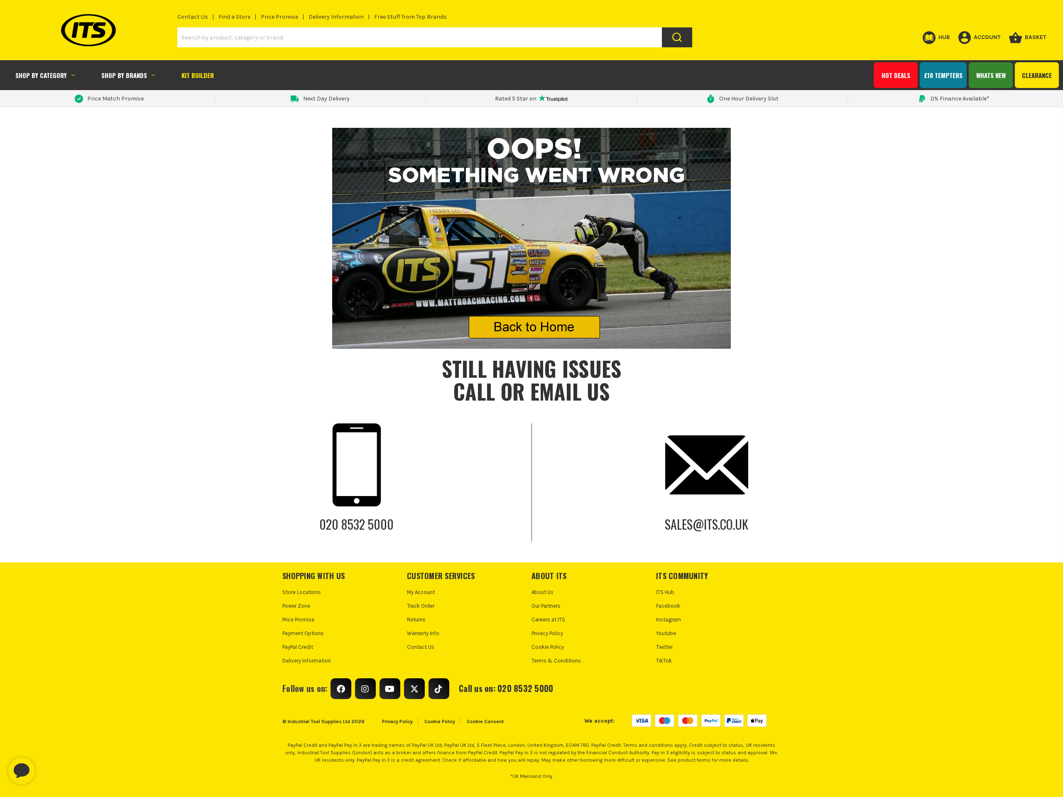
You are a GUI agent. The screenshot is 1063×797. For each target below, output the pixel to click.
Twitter (664, 647)
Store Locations (301, 592)
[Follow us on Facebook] (341, 688)
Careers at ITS (548, 619)
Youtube (666, 633)
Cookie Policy (548, 647)
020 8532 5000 (356, 524)
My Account (421, 592)
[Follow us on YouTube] (390, 688)
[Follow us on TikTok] (439, 688)
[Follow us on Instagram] (365, 688)
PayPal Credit (297, 647)
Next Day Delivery (326, 98)
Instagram (668, 619)
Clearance (1037, 75)
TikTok (664, 661)
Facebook (668, 606)
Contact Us (192, 16)
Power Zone (296, 606)
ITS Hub (665, 592)
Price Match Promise (115, 98)
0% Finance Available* (960, 98)
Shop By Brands (124, 75)
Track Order (420, 606)
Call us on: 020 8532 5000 (506, 688)
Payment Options (303, 633)
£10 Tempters (943, 75)
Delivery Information (336, 16)
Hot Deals (896, 75)
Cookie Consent (485, 721)
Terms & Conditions (556, 661)
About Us (543, 592)
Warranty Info (423, 633)
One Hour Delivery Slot (749, 98)
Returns (416, 619)
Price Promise (279, 16)
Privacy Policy (547, 633)
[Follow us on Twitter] (414, 688)
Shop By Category (41, 75)
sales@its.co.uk (706, 524)
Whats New (991, 75)
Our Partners (546, 606)
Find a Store (234, 16)
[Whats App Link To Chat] (48, 766)
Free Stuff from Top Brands (410, 16)
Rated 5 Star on (515, 98)
